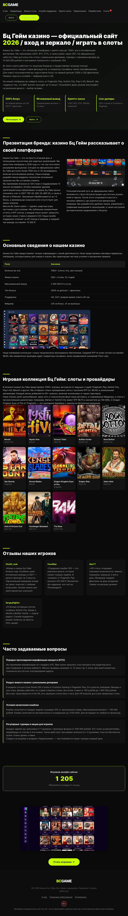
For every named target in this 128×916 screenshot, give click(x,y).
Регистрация (12, 119)
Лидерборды (16, 11)
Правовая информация (61, 897)
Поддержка (80, 897)
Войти (11, 18)
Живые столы (30, 11)
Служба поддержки (47, 11)
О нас (5, 11)
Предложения (80, 11)
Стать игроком (29, 18)
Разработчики (94, 11)
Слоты (107, 11)
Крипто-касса (65, 11)
